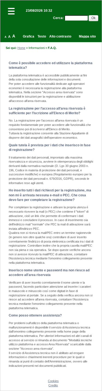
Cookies (53, 381)
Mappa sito (87, 36)
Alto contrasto (60, 36)
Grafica (28, 36)
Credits (53, 385)
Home (21, 47)
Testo (42, 36)
